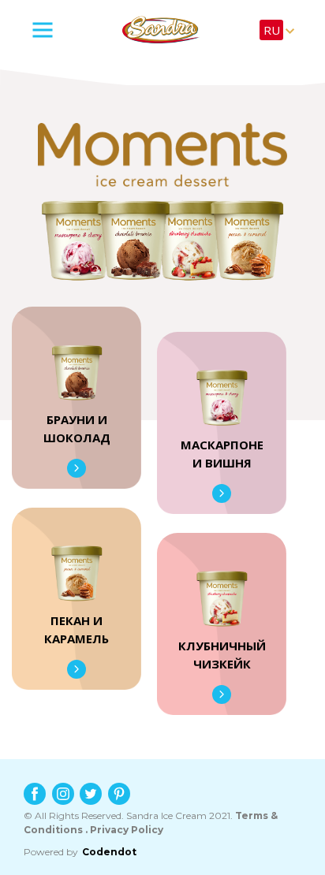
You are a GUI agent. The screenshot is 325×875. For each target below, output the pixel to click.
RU (271, 30)
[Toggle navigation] (61, 30)
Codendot (109, 852)
